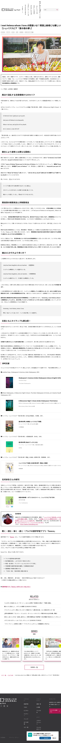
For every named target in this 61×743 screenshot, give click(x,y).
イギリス (8, 32)
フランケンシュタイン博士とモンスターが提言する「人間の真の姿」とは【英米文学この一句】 (29, 610)
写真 (5, 89)
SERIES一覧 (34, 667)
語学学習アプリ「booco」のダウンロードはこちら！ (16, 587)
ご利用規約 (2, 737)
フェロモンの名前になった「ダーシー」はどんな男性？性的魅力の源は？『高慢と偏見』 (28, 603)
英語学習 (26, 704)
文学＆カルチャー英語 (29, 32)
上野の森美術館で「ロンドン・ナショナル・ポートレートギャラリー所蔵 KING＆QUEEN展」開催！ (31, 613)
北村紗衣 (21, 32)
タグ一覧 (3, 675)
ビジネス (26, 710)
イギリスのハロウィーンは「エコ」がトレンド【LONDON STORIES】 (23, 620)
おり (28, 335)
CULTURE (3, 32)
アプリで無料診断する (45, 738)
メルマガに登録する (53, 710)
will (16, 124)
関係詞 (45, 100)
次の (10, 179)
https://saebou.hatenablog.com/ (29, 524)
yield (14, 116)
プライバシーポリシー (14, 737)
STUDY (13, 32)
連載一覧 (38, 704)
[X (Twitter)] (7, 706)
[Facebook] (1, 706)
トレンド (26, 719)
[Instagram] (4, 706)
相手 (34, 313)
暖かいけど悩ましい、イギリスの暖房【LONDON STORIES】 (20, 606)
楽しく (2, 487)
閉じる (54, 738)
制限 (30, 265)
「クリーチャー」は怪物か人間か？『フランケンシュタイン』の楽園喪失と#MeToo (26, 624)
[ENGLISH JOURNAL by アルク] (7, 9)
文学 (17, 32)
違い (28, 457)
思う (21, 258)
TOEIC (25, 707)
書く (52, 223)
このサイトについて (38, 722)
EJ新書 (38, 707)
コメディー (4, 137)
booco (12, 537)
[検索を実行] (57, 9)
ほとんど (15, 357)
